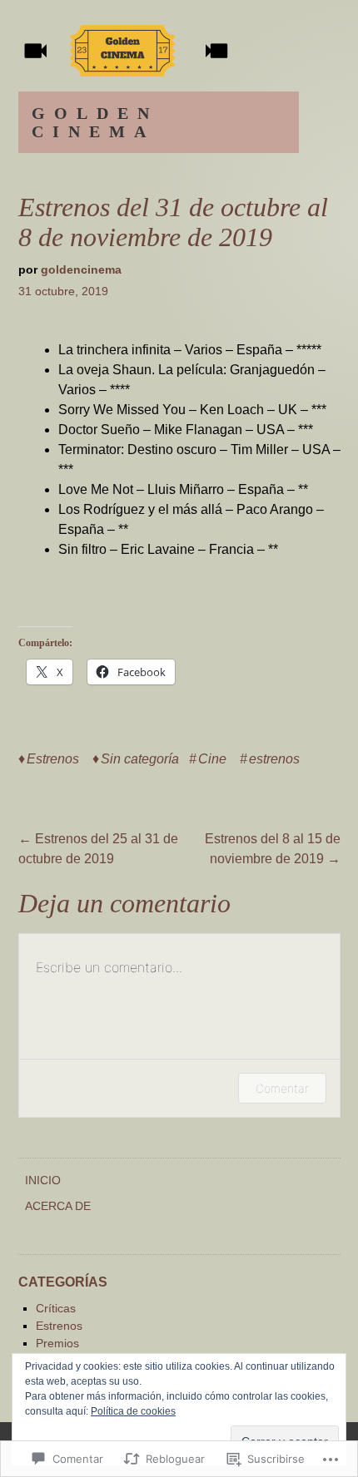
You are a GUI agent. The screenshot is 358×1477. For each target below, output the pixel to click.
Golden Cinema (95, 122)
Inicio (43, 1180)
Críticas (56, 1308)
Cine (212, 759)
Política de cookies (133, 1411)
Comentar (282, 1088)
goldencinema (81, 269)
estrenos (274, 759)
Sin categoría (140, 759)
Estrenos (53, 759)
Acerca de (58, 1206)
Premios (57, 1343)
